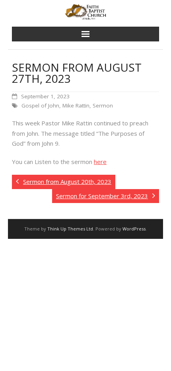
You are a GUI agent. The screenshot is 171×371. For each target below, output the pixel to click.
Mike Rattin (75, 105)
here (100, 162)
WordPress (134, 229)
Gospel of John (40, 105)
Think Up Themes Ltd (70, 229)
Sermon (103, 105)
